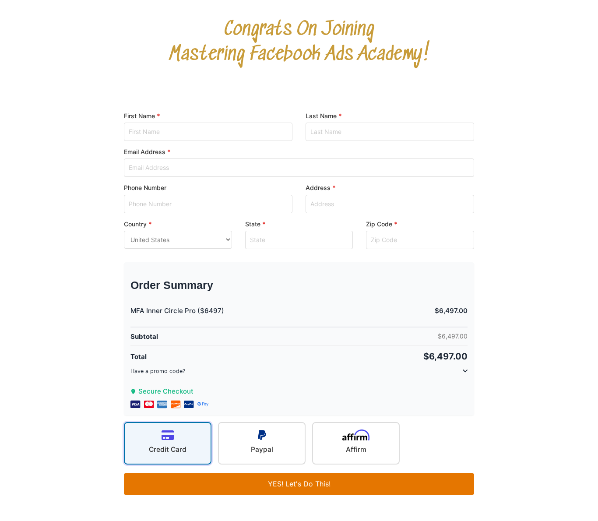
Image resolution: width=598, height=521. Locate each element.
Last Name (321, 116)
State (252, 224)
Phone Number (145, 187)
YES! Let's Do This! (299, 483)
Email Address (144, 151)
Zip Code (379, 224)
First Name (139, 116)
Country (135, 224)
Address (318, 187)
